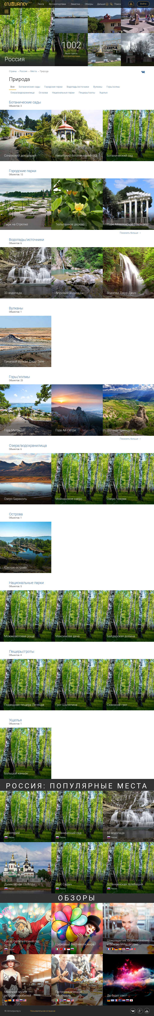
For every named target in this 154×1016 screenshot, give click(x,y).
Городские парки (53, 86)
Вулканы (97, 86)
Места (33, 71)
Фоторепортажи (57, 4)
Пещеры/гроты (87, 92)
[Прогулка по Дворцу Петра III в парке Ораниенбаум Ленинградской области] (137, 66)
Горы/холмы (113, 86)
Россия (23, 71)
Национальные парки (63, 92)
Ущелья (103, 92)
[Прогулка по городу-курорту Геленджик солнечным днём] (104, 32)
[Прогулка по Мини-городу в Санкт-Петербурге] (137, 32)
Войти (143, 3)
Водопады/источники (78, 86)
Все (13, 86)
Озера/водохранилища (22, 92)
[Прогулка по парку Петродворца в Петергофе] (104, 66)
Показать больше (129, 233)
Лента (40, 4)
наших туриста (71, 51)
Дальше (101, 4)
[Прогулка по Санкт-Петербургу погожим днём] (71, 32)
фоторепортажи (71, 56)
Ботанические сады (29, 86)
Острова (43, 92)
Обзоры (89, 4)
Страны (13, 71)
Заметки (75, 4)
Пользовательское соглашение (42, 1011)
